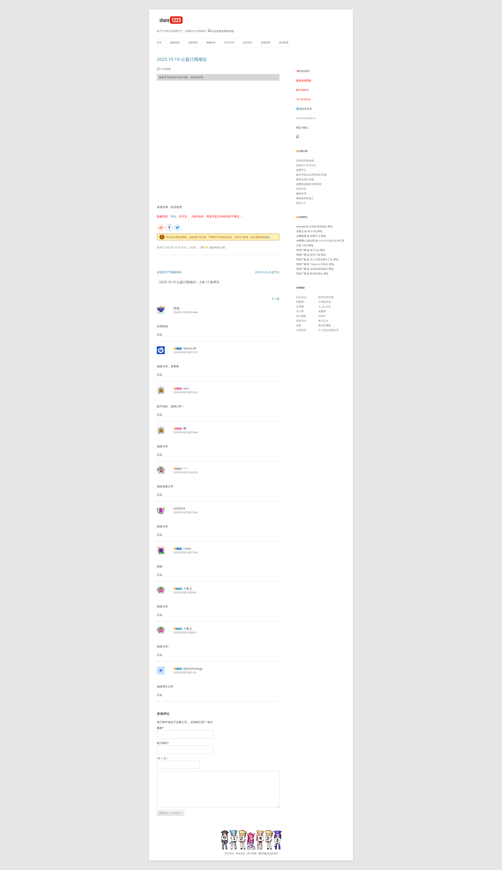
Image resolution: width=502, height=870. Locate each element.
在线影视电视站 (318, 226)
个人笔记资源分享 (328, 330)
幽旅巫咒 (301, 193)
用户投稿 (251, 853)
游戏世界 (265, 42)
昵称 (160, 728)
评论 (173, 216)
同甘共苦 (301, 189)
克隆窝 (322, 311)
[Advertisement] (218, 112)
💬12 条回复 (164, 69)
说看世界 (193, 42)
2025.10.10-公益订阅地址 (182, 59)
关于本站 (229, 853)
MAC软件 (229, 42)
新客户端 (315, 254)
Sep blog (301, 297)
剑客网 (300, 302)
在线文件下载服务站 (169, 272)
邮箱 (267, 237)
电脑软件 (211, 42)
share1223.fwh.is (305, 118)
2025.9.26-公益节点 (267, 272)
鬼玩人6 (300, 203)
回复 (159, 335)
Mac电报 (301, 316)
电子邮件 (163, 743)
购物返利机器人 (305, 198)
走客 (298, 325)
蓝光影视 (283, 42)
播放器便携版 (303, 80)
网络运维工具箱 (305, 179)
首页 (159, 42)
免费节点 (301, 170)
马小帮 (300, 311)
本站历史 (240, 853)
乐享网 (300, 306)
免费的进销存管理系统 (309, 184)
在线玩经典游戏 (305, 160)
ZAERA (322, 316)
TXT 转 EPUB (303, 99)
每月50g (312, 231)
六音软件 (301, 330)
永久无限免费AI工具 (321, 259)
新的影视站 (316, 273)
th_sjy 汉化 (324, 306)
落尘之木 (323, 320)
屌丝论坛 (301, 320)
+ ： (163, 758)
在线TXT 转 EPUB (306, 165)
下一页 (275, 299)
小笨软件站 (324, 302)
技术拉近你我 (326, 297)
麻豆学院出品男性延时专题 (311, 174)
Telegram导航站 (319, 264)
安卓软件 (247, 42)
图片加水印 (302, 90)
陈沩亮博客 (324, 325)
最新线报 (175, 42)
